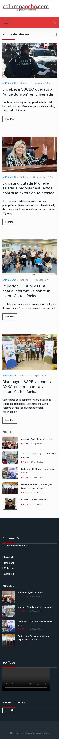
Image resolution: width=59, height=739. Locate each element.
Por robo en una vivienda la (34, 499)
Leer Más (9, 119)
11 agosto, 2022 (41, 280)
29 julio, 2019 (39, 375)
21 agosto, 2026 (37, 444)
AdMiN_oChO (9, 83)
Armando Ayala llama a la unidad (37, 439)
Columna (9, 568)
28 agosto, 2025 (42, 83)
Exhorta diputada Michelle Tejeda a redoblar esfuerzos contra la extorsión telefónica (28, 188)
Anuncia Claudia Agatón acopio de (35, 607)
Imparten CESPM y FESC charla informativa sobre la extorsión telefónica (26, 291)
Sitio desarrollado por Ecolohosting (29, 733)
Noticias (24, 177)
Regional (24, 83)
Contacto (9, 573)
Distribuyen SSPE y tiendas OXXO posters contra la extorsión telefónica (26, 386)
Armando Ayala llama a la (30, 592)
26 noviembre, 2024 (43, 177)
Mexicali (24, 375)
